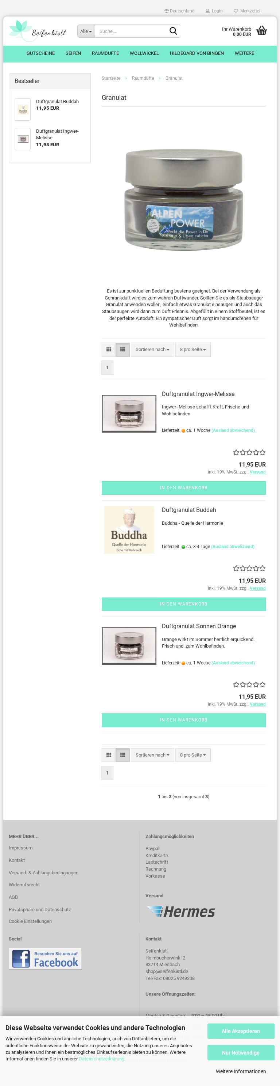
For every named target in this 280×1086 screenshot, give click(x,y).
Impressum (20, 848)
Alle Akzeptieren (241, 1031)
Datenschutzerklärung (101, 1059)
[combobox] (152, 350)
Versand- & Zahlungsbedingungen (43, 872)
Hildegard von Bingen (197, 53)
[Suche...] (173, 31)
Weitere (244, 53)
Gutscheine (41, 53)
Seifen (73, 53)
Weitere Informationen (241, 1071)
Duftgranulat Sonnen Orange (199, 626)
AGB (13, 897)
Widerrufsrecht (24, 884)
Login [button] (216, 11)
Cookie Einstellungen (30, 921)
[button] (179, 10)
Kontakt (17, 860)
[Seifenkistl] (37, 31)
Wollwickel (144, 53)
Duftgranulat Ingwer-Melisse (198, 394)
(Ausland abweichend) (233, 430)
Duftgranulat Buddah (189, 509)
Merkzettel (249, 11)
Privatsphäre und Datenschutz (40, 909)
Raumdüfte (105, 53)
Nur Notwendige (241, 1053)
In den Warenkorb (183, 487)
